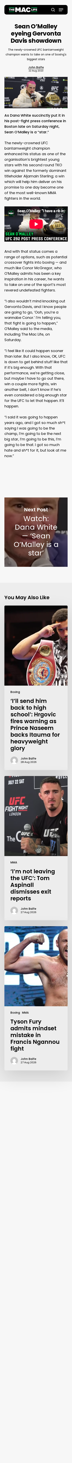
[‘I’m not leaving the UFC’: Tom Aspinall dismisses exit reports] (36, 848)
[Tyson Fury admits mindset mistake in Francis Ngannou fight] (36, 998)
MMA (13, 862)
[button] (61, 10)
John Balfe (36, 67)
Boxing (15, 692)
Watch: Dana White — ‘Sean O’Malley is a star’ (36, 532)
